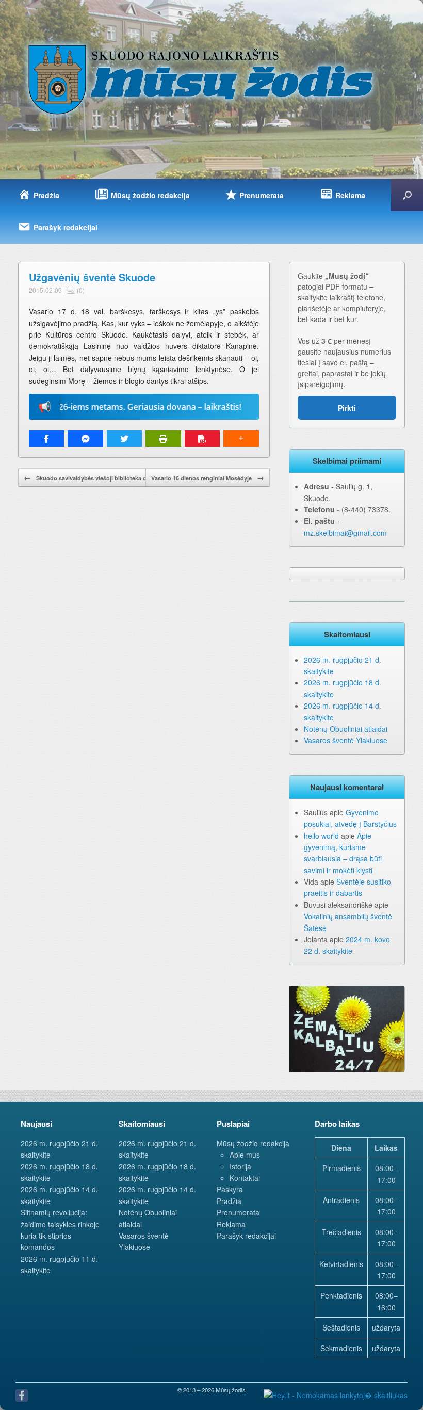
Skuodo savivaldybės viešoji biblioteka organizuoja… (102, 477)
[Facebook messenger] (85, 438)
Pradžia (229, 1201)
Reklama (231, 1224)
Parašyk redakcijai (246, 1235)
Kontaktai (245, 1178)
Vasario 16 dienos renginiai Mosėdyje (207, 477)
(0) (80, 289)
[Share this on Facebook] (46, 438)
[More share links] (240, 438)
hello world (321, 835)
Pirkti (347, 408)
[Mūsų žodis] (201, 79)
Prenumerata (238, 1212)
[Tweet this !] (124, 438)
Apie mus (245, 1154)
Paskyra (230, 1189)
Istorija (240, 1166)
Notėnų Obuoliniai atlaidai (345, 729)
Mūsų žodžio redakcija (253, 1143)
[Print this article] (163, 438)
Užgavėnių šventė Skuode (92, 276)
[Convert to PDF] (202, 438)
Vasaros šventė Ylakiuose (345, 740)
